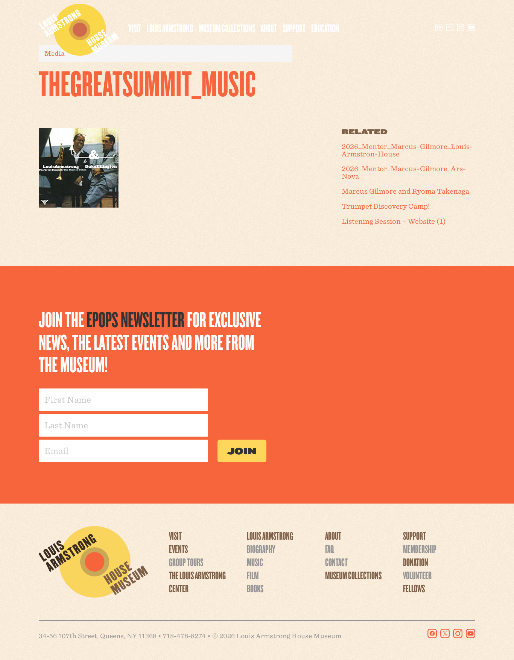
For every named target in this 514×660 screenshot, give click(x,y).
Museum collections (227, 28)
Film (253, 575)
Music (255, 562)
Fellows (414, 588)
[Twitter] (449, 27)
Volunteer (417, 575)
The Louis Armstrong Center (197, 581)
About (269, 28)
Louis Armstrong (170, 28)
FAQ (329, 548)
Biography (261, 548)
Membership (419, 548)
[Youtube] (471, 27)
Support (294, 28)
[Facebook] (439, 27)
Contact (336, 562)
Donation (415, 562)
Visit (134, 28)
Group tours (186, 562)
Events (178, 548)
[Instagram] (460, 27)
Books (255, 588)
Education (325, 28)
